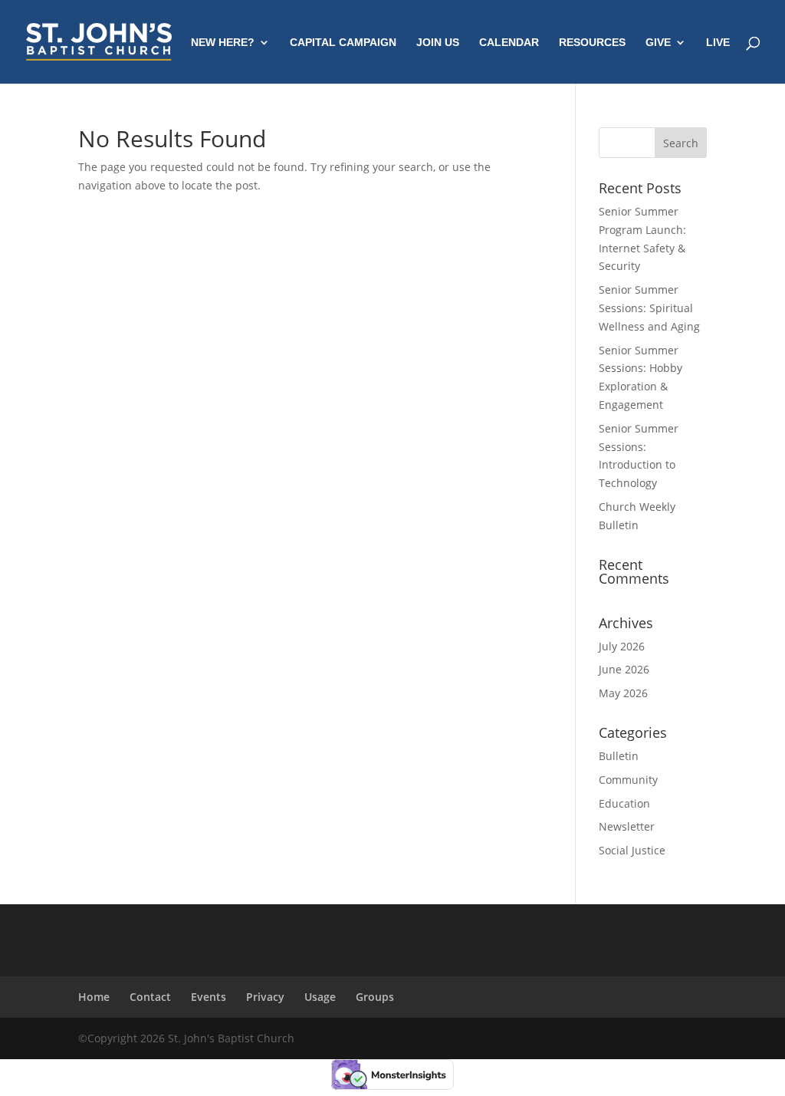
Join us (437, 42)
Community (628, 779)
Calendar (509, 42)
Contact (150, 996)
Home (94, 996)
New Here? (223, 42)
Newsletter (627, 826)
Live (718, 42)
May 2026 (623, 693)
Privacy (265, 996)
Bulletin (619, 756)
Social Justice (632, 850)
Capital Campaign (343, 42)
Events (208, 996)
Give (658, 42)
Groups (375, 996)
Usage (320, 996)
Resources (592, 42)
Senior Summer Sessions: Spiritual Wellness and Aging (649, 308)
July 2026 (622, 646)
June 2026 (624, 669)
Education (624, 803)
